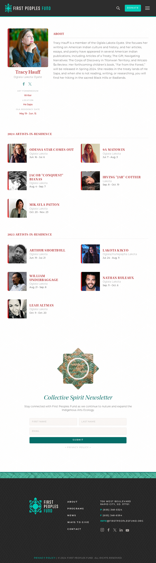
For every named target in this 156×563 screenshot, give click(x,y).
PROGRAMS (75, 509)
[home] (28, 8)
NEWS (71, 516)
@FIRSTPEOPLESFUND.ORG (121, 521)
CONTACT (74, 529)
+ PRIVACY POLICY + (78, 448)
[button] (147, 8)
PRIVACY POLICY (45, 558)
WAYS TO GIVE (78, 522)
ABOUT (72, 502)
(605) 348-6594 (111, 516)
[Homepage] (43, 506)
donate (133, 8)
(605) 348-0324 (111, 510)
